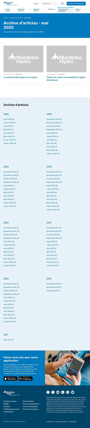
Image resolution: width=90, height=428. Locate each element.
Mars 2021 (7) (52, 259)
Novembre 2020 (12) (11, 287)
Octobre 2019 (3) (53, 291)
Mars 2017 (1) (9, 340)
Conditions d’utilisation (61, 421)
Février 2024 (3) (10, 203)
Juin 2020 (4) (9, 304)
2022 (6, 222)
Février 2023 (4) (53, 206)
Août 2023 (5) (52, 185)
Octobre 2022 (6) (10, 235)
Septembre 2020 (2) (11, 294)
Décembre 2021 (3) (54, 228)
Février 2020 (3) (10, 318)
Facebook (48, 392)
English (36, 3)
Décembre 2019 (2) (54, 284)
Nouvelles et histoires (63, 10)
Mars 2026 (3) (9, 136)
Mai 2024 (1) (8, 192)
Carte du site (49, 421)
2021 (49, 222)
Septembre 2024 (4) (11, 182)
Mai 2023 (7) (51, 196)
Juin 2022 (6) (9, 248)
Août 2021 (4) (52, 241)
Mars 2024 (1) (9, 199)
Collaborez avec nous (11, 409)
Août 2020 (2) (9, 297)
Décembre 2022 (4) (11, 228)
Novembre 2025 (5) (54, 123)
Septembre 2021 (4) (54, 238)
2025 (49, 114)
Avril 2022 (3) (9, 255)
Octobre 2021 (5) (53, 235)
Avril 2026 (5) (9, 133)
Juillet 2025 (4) (52, 136)
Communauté (8, 412)
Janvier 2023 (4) (53, 210)
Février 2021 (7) (53, 262)
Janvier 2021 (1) (52, 265)
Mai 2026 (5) (8, 129)
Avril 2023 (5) (52, 199)
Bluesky (72, 392)
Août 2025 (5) (52, 133)
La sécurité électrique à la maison (20, 77)
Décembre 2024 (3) (11, 172)
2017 (6, 334)
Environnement (28, 401)
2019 (49, 278)
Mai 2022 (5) (8, 252)
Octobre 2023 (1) (53, 179)
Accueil (6, 17)
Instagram (67, 392)
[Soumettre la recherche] (63, 3)
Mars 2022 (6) (9, 259)
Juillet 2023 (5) (52, 189)
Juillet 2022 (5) (9, 245)
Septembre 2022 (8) (11, 238)
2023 (49, 166)
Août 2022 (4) (9, 241)
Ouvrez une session (77, 3)
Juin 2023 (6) (52, 192)
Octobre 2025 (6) (53, 126)
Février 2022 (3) (10, 262)
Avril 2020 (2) (9, 311)
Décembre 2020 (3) (11, 284)
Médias (6, 404)
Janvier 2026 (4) (10, 143)
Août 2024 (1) (9, 185)
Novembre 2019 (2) (54, 287)
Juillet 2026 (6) (10, 123)
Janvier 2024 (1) (10, 206)
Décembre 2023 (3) (54, 172)
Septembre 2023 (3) (54, 182)
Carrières (7, 406)
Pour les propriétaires (31, 404)
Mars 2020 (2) (9, 315)
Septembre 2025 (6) (54, 129)
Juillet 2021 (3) (52, 245)
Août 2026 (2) (9, 119)
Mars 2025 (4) (52, 150)
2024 (6, 166)
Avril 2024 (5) (9, 196)
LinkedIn (62, 392)
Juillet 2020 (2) (10, 301)
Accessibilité (72, 421)
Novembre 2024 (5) (11, 175)
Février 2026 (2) (10, 140)
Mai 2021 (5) (51, 252)
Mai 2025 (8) (52, 143)
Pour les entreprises (30, 406)
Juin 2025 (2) (52, 140)
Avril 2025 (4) (52, 147)
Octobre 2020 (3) (10, 291)
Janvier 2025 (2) (53, 153)
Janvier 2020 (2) (10, 321)
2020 (6, 278)
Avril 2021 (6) (52, 255)
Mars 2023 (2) (52, 203)
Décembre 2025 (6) (54, 119)
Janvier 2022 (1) (10, 265)
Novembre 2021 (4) (54, 231)
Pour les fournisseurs (30, 409)
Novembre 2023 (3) (54, 175)
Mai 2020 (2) (9, 308)
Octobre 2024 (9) (10, 179)
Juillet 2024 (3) (9, 189)
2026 (6, 114)
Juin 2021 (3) (51, 248)
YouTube (57, 392)
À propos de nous (10, 401)
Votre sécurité (9, 74)
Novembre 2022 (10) (11, 231)
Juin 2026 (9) (9, 126)
